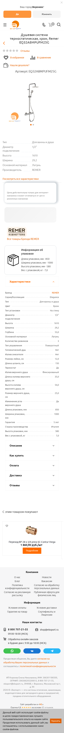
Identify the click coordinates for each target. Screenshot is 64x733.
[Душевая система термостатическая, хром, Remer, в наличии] (32, 102)
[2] (7, 50)
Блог (17, 581)
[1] (4, 50)
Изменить (47, 14)
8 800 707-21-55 (18, 629)
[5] (17, 50)
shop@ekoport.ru (49, 629)
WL (40, 704)
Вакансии (46, 581)
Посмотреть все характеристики (21, 179)
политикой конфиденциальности (38, 666)
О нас (17, 577)
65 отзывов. (48, 707)
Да (17, 14)
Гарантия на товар (17, 611)
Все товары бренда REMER (23, 238)
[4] (14, 50)
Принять (55, 720)
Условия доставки (47, 607)
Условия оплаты (17, 607)
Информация (32, 602)
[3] (10, 50)
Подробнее (32, 550)
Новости (46, 577)
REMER (55, 292)
